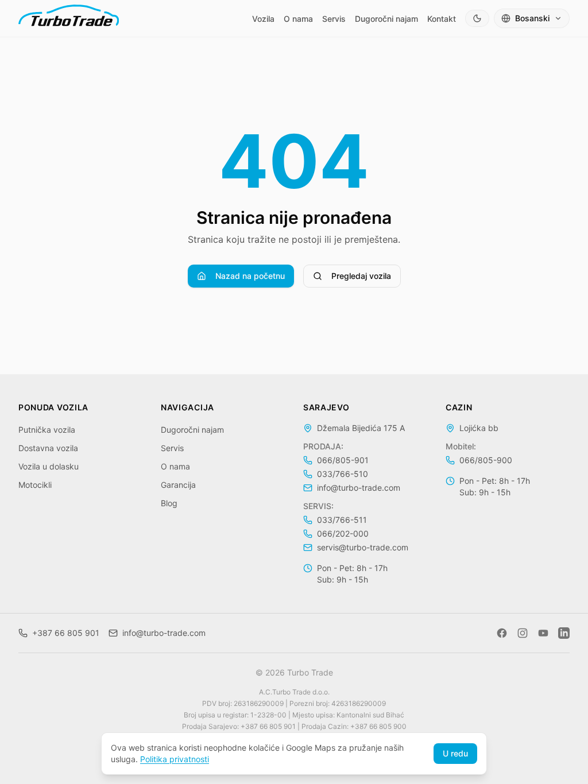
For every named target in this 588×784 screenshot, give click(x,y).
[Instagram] (522, 633)
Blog (169, 503)
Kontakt (441, 19)
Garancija (178, 485)
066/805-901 (343, 460)
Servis (334, 19)
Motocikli (35, 485)
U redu (455, 753)
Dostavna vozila (48, 448)
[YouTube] (543, 633)
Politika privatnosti (174, 759)
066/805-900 (485, 460)
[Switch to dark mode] (477, 18)
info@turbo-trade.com (358, 487)
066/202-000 (343, 533)
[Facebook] (502, 633)
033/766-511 (342, 520)
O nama (298, 19)
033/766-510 (342, 474)
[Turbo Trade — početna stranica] (68, 18)
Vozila (263, 19)
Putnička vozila (46, 429)
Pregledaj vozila (361, 276)
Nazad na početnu (250, 276)
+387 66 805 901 (65, 633)
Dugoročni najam (386, 19)
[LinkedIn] (564, 633)
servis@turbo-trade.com (362, 547)
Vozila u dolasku (48, 466)
